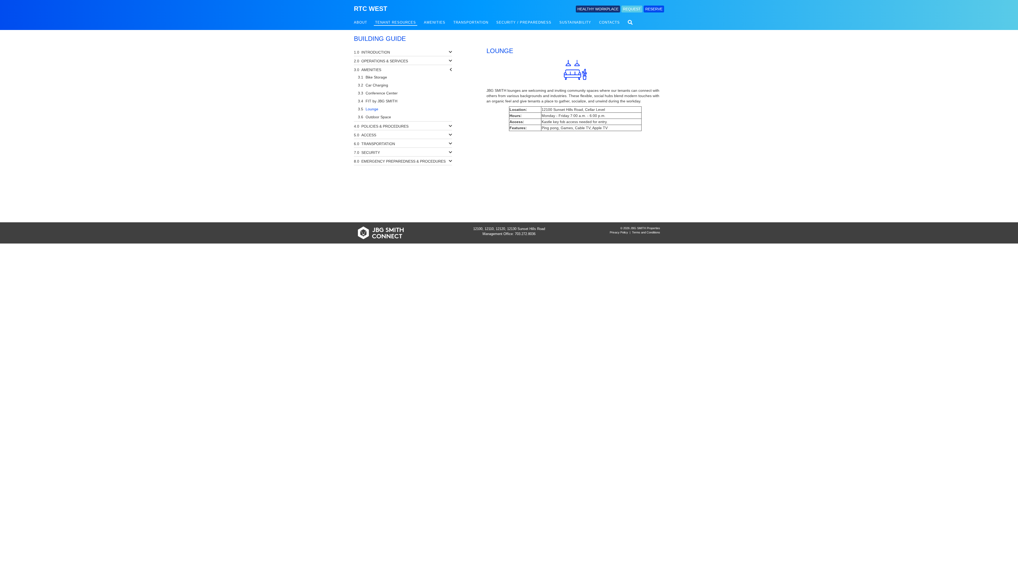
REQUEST (632, 9)
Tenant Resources (395, 22)
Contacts (609, 22)
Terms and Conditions (646, 232)
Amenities (434, 22)
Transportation (470, 22)
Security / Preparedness (523, 22)
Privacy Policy (619, 232)
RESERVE (653, 9)
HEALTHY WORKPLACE (597, 9)
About (360, 22)
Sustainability (575, 22)
